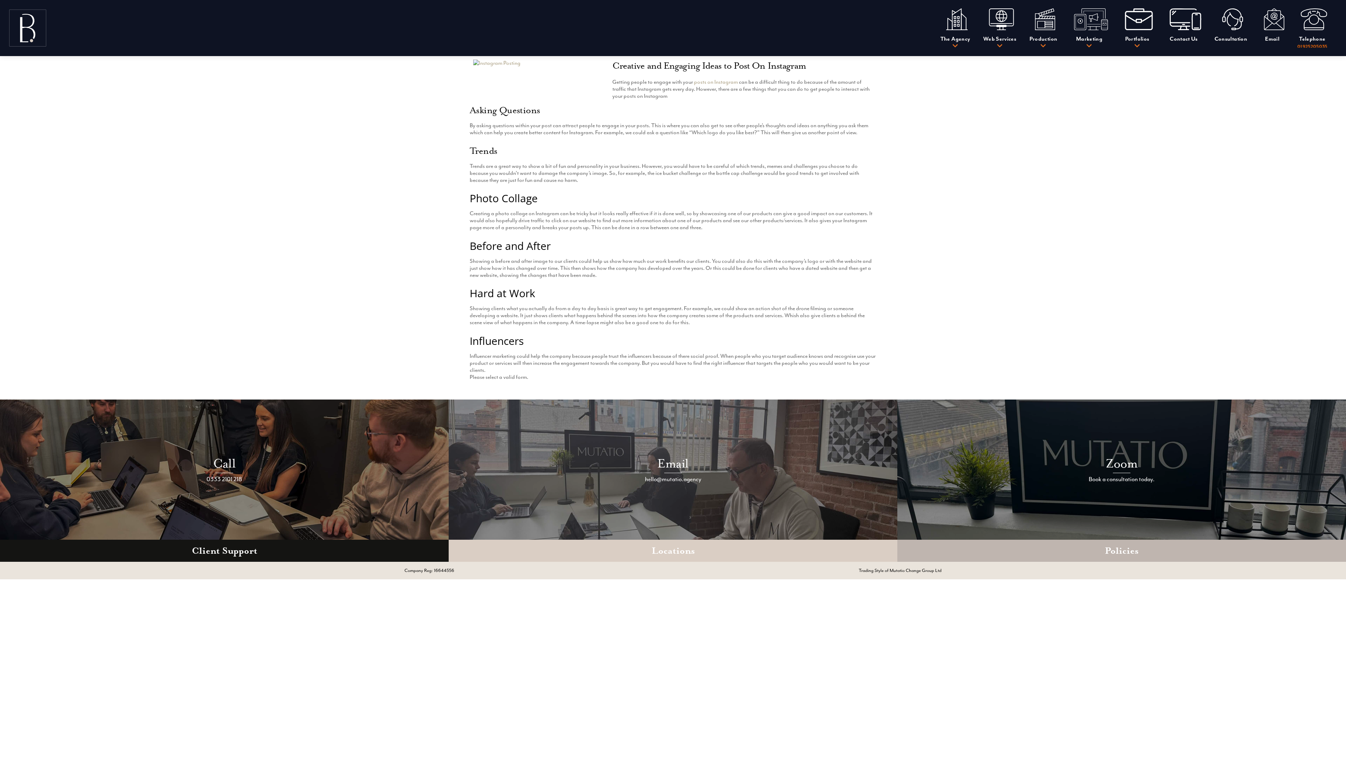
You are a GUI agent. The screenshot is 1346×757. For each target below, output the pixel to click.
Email (672, 463)
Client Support (224, 551)
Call (224, 463)
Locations (673, 551)
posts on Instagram (716, 82)
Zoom (1122, 463)
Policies (1121, 551)
